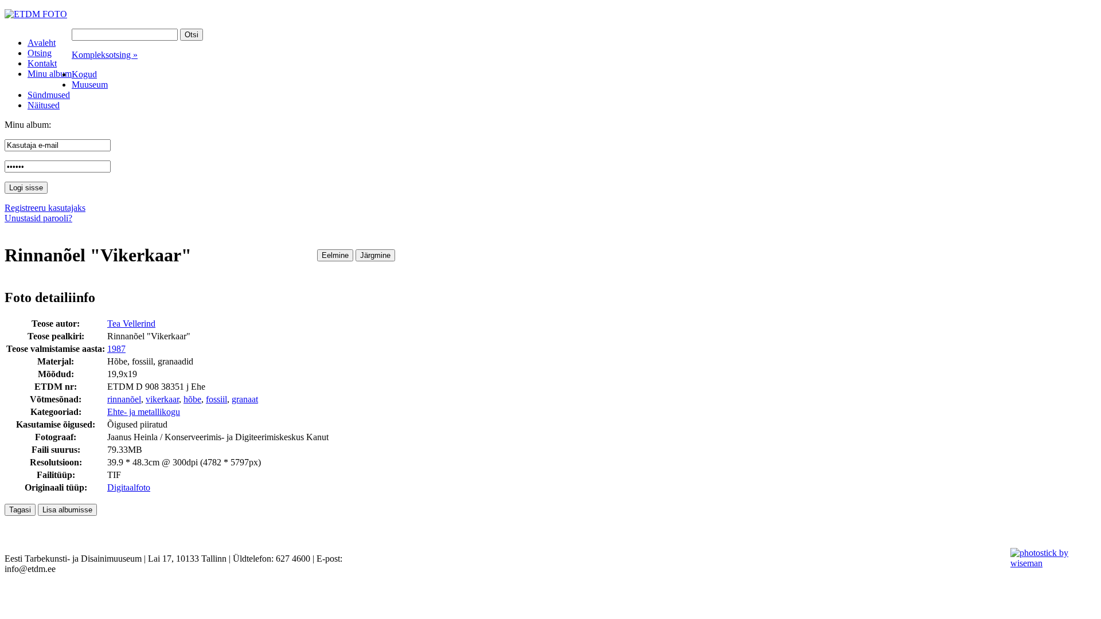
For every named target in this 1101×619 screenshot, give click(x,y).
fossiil (216, 399)
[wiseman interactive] (1049, 563)
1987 (116, 349)
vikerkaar (162, 399)
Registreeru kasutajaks (45, 208)
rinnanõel (124, 399)
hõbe (192, 399)
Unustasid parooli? (38, 218)
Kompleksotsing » (105, 55)
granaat (245, 399)
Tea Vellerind (131, 323)
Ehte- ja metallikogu (143, 412)
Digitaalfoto (128, 487)
